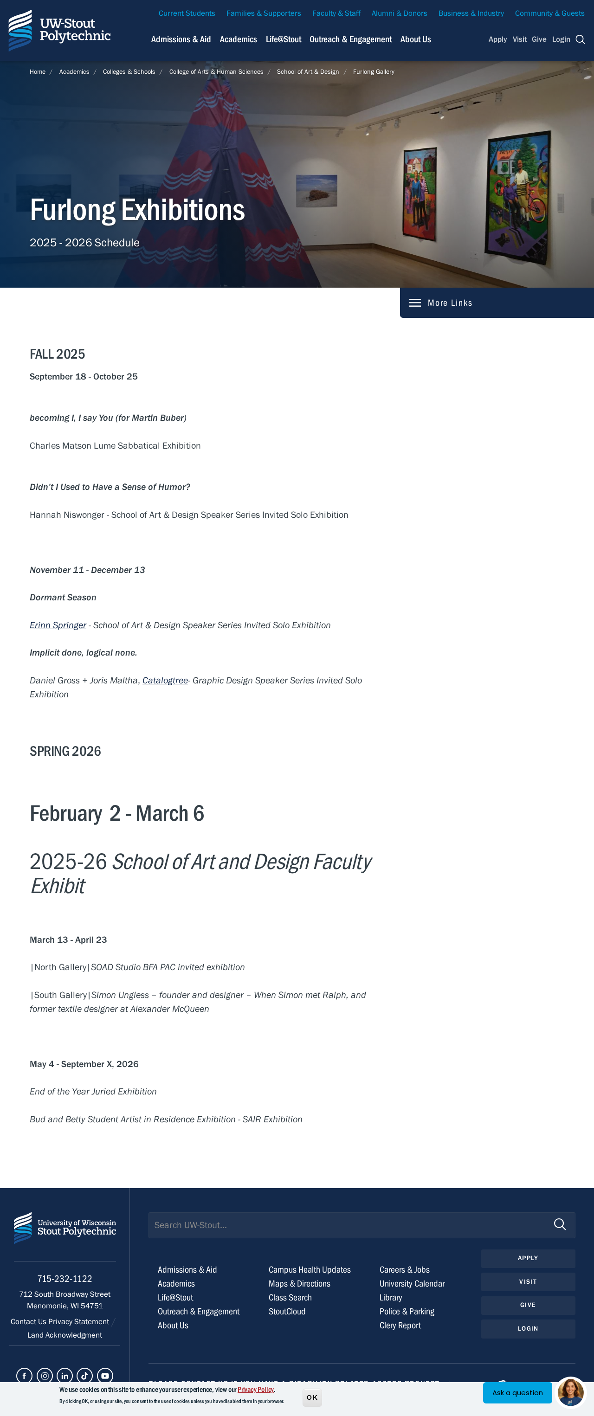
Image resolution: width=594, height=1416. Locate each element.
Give (539, 39)
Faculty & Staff (336, 13)
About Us (415, 39)
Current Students (187, 13)
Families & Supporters (263, 13)
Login (561, 39)
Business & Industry (471, 13)
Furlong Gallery (373, 72)
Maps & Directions (299, 1283)
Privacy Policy (256, 1389)
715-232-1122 (64, 1279)
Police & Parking (407, 1311)
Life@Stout (283, 39)
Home (37, 72)
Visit (520, 39)
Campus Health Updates (310, 1269)
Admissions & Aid (181, 39)
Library (391, 1297)
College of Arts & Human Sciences (216, 72)
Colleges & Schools (129, 72)
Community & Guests (550, 13)
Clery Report (400, 1325)
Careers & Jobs (405, 1269)
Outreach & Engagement (351, 39)
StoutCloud (287, 1311)
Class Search (290, 1297)
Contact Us (29, 1321)
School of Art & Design (308, 72)
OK (312, 1397)
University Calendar (412, 1283)
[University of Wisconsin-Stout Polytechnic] (65, 1237)
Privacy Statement (79, 1321)
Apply (498, 39)
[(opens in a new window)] (24, 1376)
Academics (238, 39)
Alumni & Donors (399, 13)
